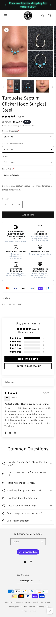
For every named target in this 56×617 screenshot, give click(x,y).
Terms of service (29, 607)
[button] (6, 15)
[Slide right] (53, 87)
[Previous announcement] (5, 5)
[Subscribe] (42, 541)
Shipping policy (43, 607)
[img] (11, 393)
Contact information (29, 611)
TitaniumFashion (16, 602)
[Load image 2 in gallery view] (27, 86)
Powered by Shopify (31, 602)
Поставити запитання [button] (28, 365)
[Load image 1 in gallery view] (13, 86)
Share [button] (7, 298)
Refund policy (46, 602)
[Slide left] (3, 87)
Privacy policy (14, 607)
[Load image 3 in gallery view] (42, 86)
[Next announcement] (51, 5)
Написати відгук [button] (28, 358)
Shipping (16, 126)
